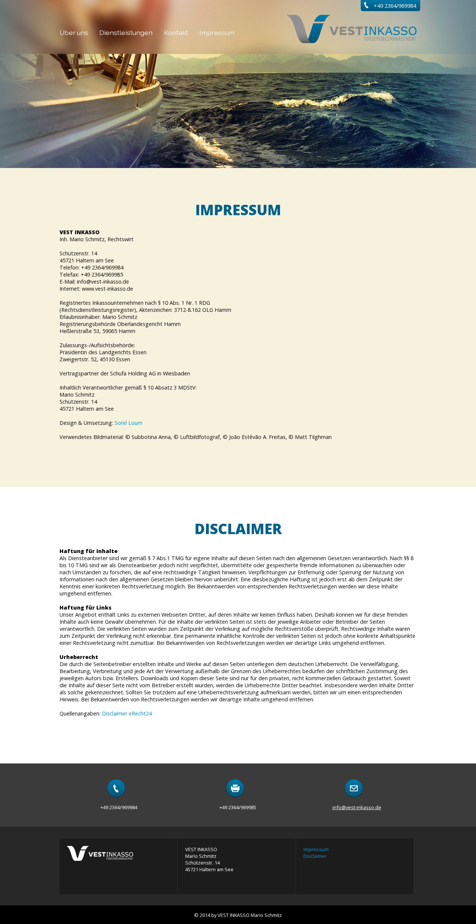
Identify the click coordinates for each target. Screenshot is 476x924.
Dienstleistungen (125, 32)
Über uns (74, 32)
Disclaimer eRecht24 (127, 713)
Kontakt (176, 32)
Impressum (217, 32)
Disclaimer (315, 856)
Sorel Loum (128, 422)
